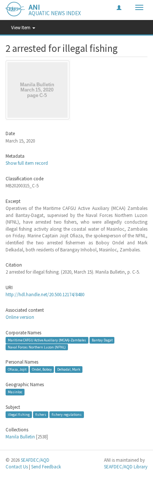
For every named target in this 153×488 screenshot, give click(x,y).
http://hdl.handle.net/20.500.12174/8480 (45, 294)
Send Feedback (46, 467)
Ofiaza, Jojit (17, 369)
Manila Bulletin (20, 437)
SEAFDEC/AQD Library (125, 467)
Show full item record (27, 163)
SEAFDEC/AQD (35, 460)
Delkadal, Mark (68, 369)
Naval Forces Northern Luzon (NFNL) (37, 347)
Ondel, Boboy (42, 369)
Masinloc (15, 392)
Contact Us (17, 467)
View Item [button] (21, 27)
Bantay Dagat (102, 340)
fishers (40, 414)
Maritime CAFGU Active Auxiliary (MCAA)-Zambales (47, 340)
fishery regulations (67, 414)
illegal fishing (19, 414)
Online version (20, 317)
